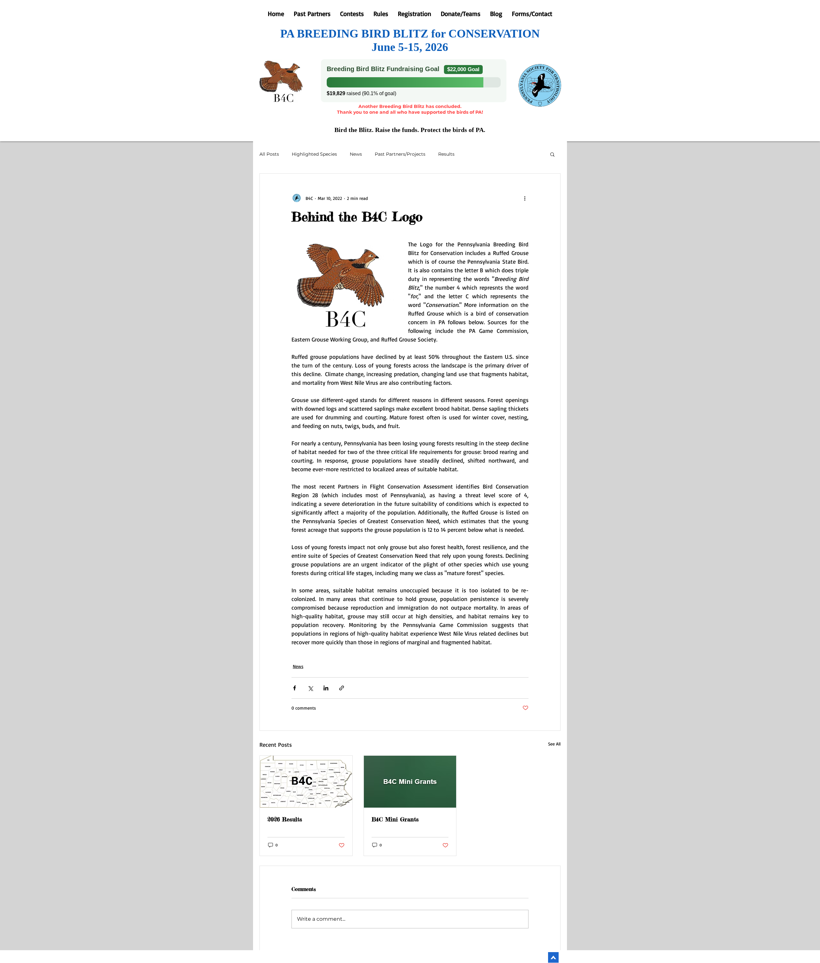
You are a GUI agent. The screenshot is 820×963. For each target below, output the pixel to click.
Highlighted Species (314, 154)
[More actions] (525, 198)
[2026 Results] (306, 782)
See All (554, 743)
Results (446, 154)
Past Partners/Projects (400, 154)
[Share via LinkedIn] (326, 688)
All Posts (269, 154)
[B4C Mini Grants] (410, 782)
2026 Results (284, 819)
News (356, 154)
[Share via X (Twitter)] (310, 688)
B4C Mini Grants (395, 819)
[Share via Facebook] (294, 688)
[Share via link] (342, 688)
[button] (552, 154)
